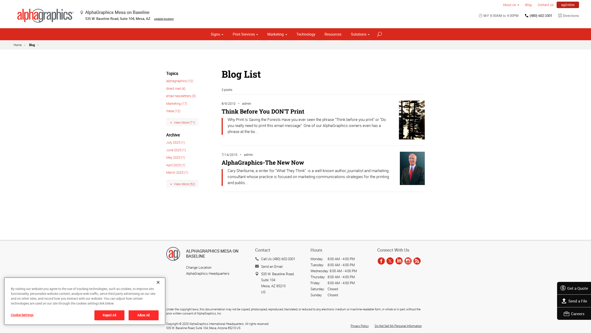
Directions (571, 15)
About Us (509, 5)
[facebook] (381, 261)
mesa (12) (173, 111)
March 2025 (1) (177, 172)
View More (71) (184, 122)
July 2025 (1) (175, 142)
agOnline (568, 5)
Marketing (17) (176, 103)
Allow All (143, 315)
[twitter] (390, 261)
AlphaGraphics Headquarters (207, 273)
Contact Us (546, 5)
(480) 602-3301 (541, 15)
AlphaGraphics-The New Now (263, 162)
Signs (215, 34)
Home (18, 45)
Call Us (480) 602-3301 (278, 258)
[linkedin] (399, 261)
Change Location (198, 267)
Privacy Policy (360, 326)
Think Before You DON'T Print (263, 111)
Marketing (275, 34)
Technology (305, 34)
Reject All (109, 315)
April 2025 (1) (175, 165)
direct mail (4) (176, 88)
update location (164, 19)
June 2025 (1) (176, 150)
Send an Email (272, 266)
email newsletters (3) (181, 96)
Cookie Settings (22, 315)
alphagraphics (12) (179, 81)
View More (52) (184, 184)
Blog (528, 5)
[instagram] (408, 261)
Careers (578, 313)
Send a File (577, 301)
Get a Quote (577, 288)
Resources (333, 34)
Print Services (244, 34)
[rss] (417, 261)
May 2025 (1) (175, 157)
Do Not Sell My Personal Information (398, 326)
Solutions (358, 34)
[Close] (158, 282)
